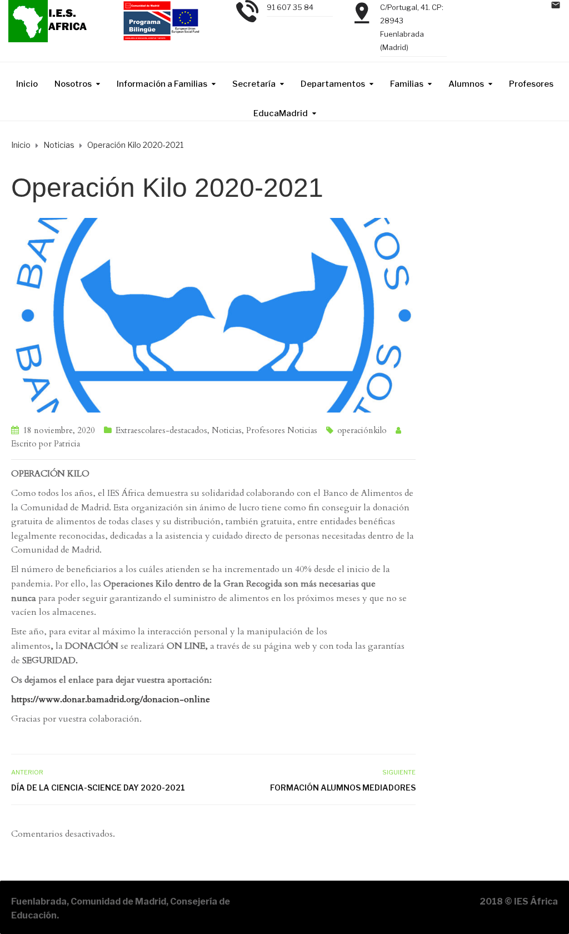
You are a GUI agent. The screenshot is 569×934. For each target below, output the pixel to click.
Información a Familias (162, 84)
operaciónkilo (362, 430)
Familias (406, 84)
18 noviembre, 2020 (59, 430)
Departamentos (333, 84)
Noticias (227, 430)
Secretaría (254, 84)
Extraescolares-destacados (161, 430)
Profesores (531, 84)
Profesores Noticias (281, 430)
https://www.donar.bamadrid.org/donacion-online (110, 699)
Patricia (67, 443)
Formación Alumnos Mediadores (343, 787)
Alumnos (466, 84)
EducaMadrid (280, 113)
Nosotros (73, 84)
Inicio (27, 84)
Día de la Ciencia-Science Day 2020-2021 (98, 787)
